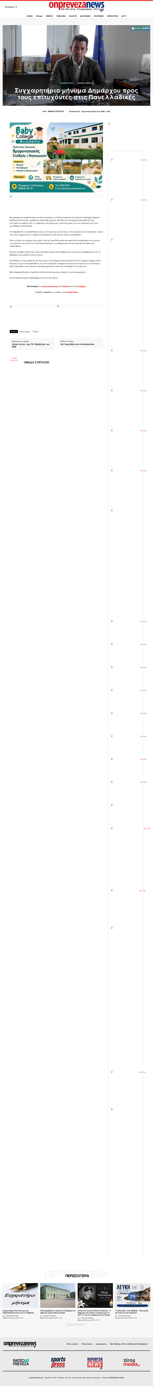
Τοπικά (35, 331)
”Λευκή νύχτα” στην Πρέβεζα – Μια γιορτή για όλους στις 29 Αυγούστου (131, 1312)
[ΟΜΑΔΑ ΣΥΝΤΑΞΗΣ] (15, 362)
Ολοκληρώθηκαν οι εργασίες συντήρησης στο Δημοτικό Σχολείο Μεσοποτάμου (57, 1312)
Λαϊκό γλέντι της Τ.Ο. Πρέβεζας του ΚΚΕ (30, 345)
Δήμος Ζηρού (85, 83)
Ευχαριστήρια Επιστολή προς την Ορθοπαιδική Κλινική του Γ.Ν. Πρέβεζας (18, 1312)
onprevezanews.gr (36, 1377)
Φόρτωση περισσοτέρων (75, 1324)
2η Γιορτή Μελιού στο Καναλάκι (77, 344)
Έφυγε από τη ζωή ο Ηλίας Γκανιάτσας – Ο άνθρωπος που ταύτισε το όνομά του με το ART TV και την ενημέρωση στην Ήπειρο (94, 1313)
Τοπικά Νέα (66, 83)
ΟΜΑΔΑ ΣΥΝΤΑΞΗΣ (56, 111)
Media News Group (117, 1377)
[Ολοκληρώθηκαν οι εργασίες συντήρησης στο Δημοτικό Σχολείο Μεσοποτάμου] (57, 1295)
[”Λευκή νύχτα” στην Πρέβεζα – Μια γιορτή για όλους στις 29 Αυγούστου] (132, 1295)
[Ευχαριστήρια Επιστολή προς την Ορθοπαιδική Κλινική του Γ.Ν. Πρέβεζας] (20, 1295)
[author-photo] (4, 1316)
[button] (11, 6)
